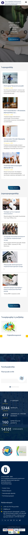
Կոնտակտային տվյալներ (8, 493)
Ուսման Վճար (6, 488)
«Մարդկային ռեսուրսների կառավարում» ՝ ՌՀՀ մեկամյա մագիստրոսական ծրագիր (14, 238)
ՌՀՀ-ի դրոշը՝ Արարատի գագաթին (14, 86)
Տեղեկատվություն (6, 490)
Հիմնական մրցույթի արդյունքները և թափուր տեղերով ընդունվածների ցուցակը (13, 289)
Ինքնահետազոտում (14, 335)
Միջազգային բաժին (7, 371)
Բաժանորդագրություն (8, 496)
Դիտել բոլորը (14, 188)
